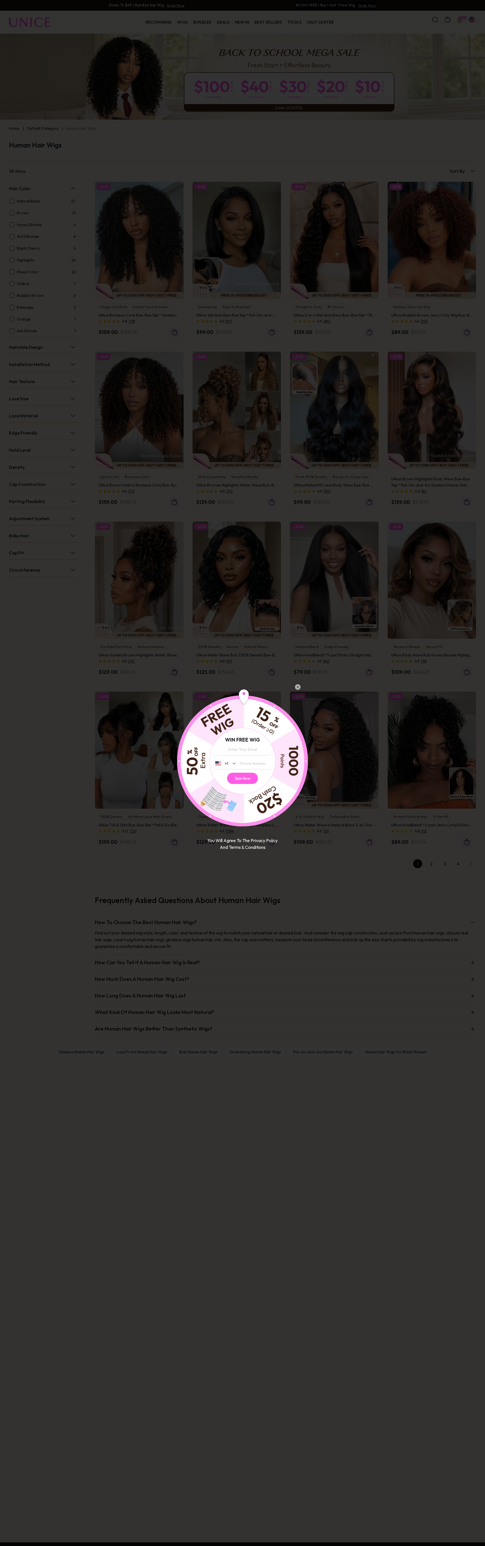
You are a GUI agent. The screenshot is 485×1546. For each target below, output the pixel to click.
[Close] (297, 687)
